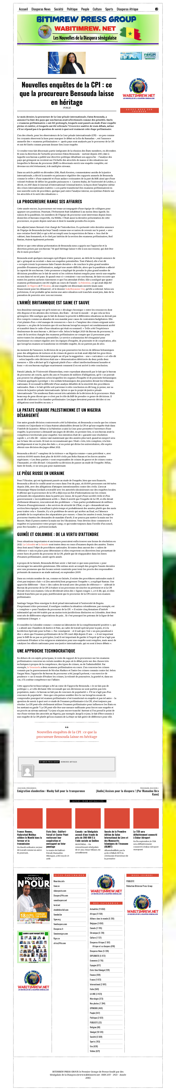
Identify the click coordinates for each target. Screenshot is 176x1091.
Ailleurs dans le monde (99, 918)
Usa (91, 1046)
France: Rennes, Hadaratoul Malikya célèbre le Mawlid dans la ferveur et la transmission (29, 837)
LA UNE (92, 993)
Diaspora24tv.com (61, 895)
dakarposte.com (60, 890)
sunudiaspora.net (60, 900)
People (92, 1013)
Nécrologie (94, 998)
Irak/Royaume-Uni (75, 289)
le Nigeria (33, 286)
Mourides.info (59, 881)
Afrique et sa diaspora (101, 946)
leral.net (57, 905)
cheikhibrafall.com (61, 909)
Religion (93, 1027)
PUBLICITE (94, 1022)
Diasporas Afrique (97, 942)
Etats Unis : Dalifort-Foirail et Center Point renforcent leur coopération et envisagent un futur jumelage (57, 839)
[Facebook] (156, 9)
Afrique (93, 913)
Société (93, 1036)
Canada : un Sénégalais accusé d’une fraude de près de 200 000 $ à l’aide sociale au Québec (87, 836)
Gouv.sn (57, 886)
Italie (92, 989)
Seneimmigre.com (61, 933)
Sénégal (93, 1032)
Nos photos (94, 1003)
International (95, 984)
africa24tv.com (60, 943)
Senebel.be (58, 914)
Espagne (93, 965)
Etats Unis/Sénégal (97, 970)
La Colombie (29, 544)
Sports (92, 1041)
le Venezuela (33, 667)
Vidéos (92, 1051)
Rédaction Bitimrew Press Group (139, 886)
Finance (93, 974)
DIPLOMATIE (94, 955)
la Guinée (43, 544)
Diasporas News (96, 951)
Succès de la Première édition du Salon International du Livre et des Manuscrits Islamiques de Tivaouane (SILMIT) (116, 839)
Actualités (94, 909)
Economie (93, 960)
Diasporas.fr (58, 928)
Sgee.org (57, 919)
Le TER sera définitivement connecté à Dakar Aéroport (145, 834)
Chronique (94, 932)
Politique (93, 1017)
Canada (93, 928)
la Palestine (84, 283)
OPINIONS (94, 1008)
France (92, 979)
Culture (93, 937)
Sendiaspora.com (60, 924)
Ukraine (46, 286)
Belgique (93, 923)
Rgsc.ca (57, 938)
